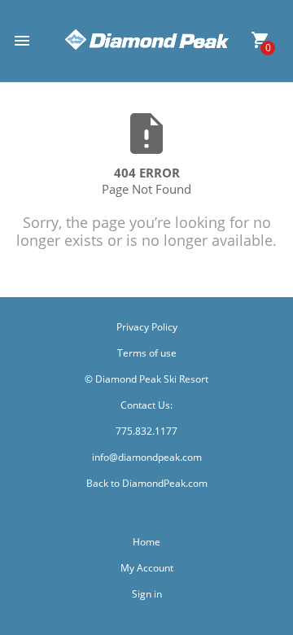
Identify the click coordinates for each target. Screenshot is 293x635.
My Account (146, 568)
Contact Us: (146, 405)
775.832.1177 (146, 431)
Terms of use (147, 353)
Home (146, 542)
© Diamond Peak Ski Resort (146, 379)
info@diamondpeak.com (147, 457)
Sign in (147, 594)
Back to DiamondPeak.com (147, 483)
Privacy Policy (146, 327)
